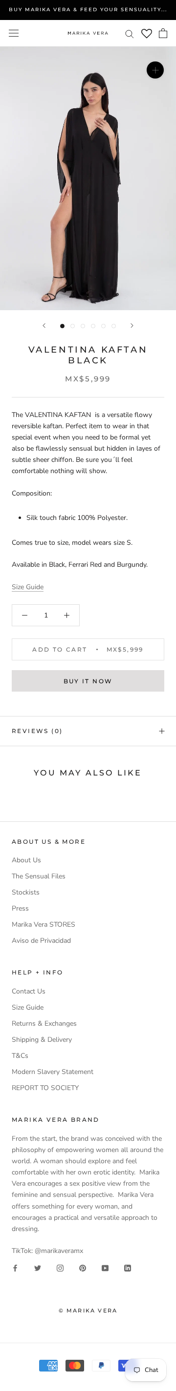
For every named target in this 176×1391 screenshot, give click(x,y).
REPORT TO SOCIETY (45, 1088)
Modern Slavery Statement (52, 1071)
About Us (26, 860)
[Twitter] (37, 1267)
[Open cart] (163, 33)
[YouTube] (105, 1267)
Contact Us (28, 991)
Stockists (26, 892)
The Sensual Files (39, 876)
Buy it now (88, 681)
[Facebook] (15, 1267)
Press (20, 908)
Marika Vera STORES (43, 924)
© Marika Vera (88, 1310)
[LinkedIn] (127, 1267)
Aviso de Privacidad (41, 940)
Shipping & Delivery (42, 1039)
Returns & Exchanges (44, 1023)
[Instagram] (60, 1267)
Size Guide (28, 587)
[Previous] (44, 325)
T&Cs (20, 1055)
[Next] (132, 325)
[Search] (129, 33)
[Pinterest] (82, 1267)
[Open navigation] (14, 33)
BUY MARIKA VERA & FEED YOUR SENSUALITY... (88, 9)
